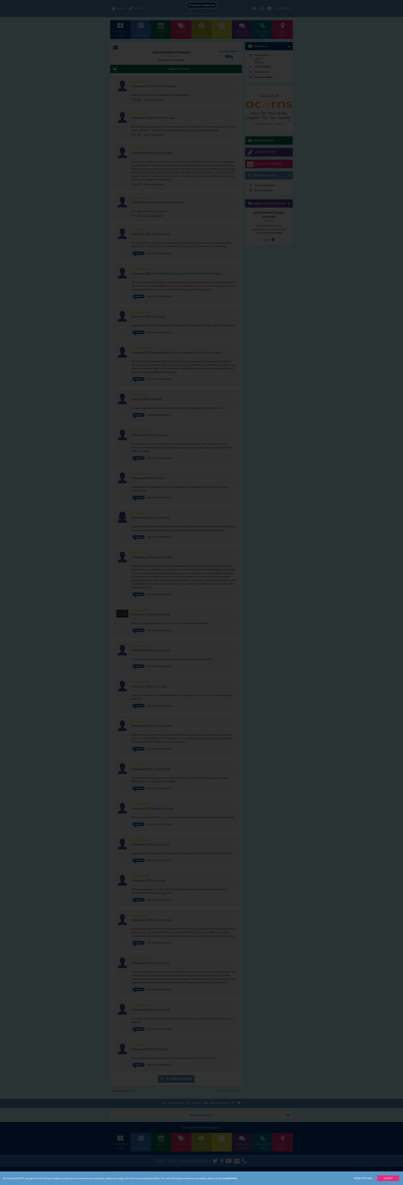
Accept (388, 1178)
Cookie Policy (230, 1178)
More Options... (363, 1178)
